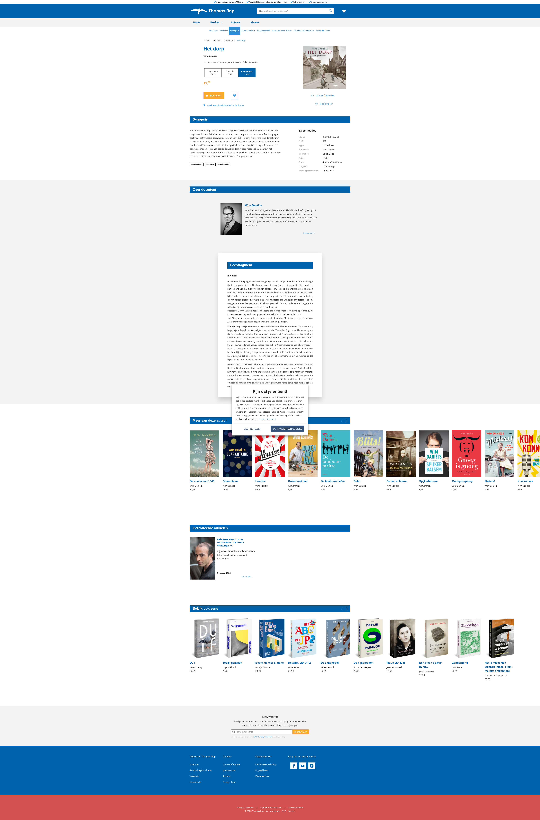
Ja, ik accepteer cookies (287, 429)
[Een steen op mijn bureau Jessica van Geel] (434, 647)
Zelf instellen (252, 429)
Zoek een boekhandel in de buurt (225, 105)
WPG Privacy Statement (263, 737)
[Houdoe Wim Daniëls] (270, 460)
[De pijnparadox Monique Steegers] (368, 645)
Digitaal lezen (261, 770)
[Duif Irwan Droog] (204, 645)
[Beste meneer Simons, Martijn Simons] (270, 645)
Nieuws (254, 22)
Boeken (215, 22)
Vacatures (194, 776)
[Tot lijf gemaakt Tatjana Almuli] (237, 645)
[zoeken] (331, 11)
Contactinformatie (231, 764)
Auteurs (235, 22)
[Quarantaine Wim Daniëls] (237, 460)
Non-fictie (210, 164)
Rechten (226, 776)
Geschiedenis (196, 164)
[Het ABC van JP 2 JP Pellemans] (303, 645)
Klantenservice (262, 776)
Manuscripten (229, 770)
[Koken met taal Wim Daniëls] (303, 460)
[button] (347, 421)
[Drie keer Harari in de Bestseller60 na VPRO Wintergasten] (223, 558)
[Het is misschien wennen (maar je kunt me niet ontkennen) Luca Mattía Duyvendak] (499, 649)
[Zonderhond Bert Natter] (466, 645)
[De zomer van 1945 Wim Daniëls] (204, 460)
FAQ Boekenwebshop (265, 764)
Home (196, 22)
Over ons (194, 764)
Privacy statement (245, 807)
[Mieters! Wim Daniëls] (499, 460)
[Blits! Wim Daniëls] (368, 460)
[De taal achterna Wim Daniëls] (401, 460)
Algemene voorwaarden (271, 807)
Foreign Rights (229, 782)
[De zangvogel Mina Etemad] (335, 645)
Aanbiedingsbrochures (201, 770)
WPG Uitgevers (288, 811)
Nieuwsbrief (196, 782)
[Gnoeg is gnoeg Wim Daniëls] (466, 460)
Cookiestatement (295, 807)
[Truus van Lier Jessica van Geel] (401, 645)
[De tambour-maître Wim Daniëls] (335, 460)
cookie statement (268, 419)
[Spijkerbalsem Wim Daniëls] (434, 460)
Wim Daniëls (223, 164)
